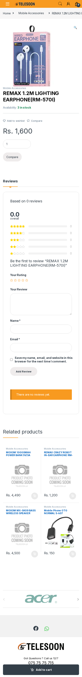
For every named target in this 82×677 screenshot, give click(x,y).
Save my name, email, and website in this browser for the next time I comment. (43, 359)
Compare (36, 120)
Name (15, 320)
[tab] (10, 183)
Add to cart (44, 669)
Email (15, 339)
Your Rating (18, 275)
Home (7, 13)
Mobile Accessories (31, 13)
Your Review (18, 289)
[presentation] (78, 599)
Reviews (10, 181)
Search (60, 4)
